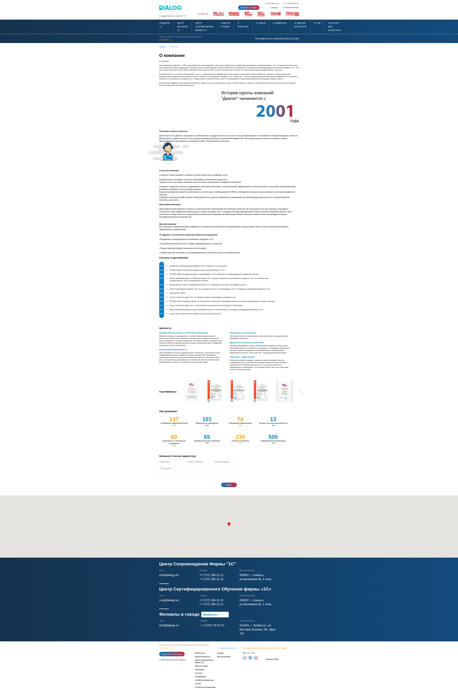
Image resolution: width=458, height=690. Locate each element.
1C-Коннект (164, 40)
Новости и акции (201, 666)
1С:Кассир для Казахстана (205, 687)
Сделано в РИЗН (272, 659)
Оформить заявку (248, 8)
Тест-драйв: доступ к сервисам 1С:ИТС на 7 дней (277, 38)
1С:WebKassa (280, 23)
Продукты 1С (200, 653)
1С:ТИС (317, 23)
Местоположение (292, 7)
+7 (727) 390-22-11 (272, 3)
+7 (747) (287, 3)
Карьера (274, 7)
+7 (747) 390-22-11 (211, 579)
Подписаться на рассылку (172, 654)
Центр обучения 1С (182, 26)
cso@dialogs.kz (169, 600)
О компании (174, 47)
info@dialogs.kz (169, 575)
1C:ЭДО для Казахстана (204, 680)
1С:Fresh (261, 23)
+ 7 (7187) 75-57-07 (211, 625)
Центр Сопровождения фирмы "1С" (204, 26)
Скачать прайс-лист (226, 648)
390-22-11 (295, 3)
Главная (162, 47)
